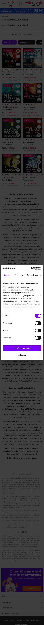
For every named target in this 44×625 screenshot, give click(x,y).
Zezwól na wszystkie (22, 348)
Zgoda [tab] (7, 275)
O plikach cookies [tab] (34, 275)
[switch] (38, 323)
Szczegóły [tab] (18, 275)
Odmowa (22, 355)
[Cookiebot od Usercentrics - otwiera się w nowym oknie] (31, 268)
